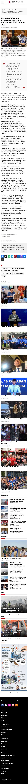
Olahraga (3, 743)
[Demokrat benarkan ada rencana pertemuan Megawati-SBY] (14, 480)
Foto (2, 592)
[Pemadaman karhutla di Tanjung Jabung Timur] (4, 572)
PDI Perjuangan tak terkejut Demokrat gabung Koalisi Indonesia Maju (12, 465)
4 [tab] (16, 614)
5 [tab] (18, 614)
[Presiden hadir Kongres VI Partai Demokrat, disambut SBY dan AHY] (14, 317)
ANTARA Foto (5, 768)
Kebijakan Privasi (6, 758)
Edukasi (3, 732)
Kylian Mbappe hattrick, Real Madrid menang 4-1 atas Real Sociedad (17, 586)
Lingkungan (4, 738)
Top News (4, 536)
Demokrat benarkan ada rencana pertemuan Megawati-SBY (11, 488)
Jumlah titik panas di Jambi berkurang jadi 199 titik (17, 500)
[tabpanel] (14, 604)
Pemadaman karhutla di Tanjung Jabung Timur (12, 609)
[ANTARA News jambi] (15, 1)
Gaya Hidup (4, 741)
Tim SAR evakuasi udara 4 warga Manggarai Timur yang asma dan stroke (13, 632)
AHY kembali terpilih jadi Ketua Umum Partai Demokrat (12, 348)
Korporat (3, 771)
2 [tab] (12, 614)
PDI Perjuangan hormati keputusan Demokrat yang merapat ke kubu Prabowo (11, 442)
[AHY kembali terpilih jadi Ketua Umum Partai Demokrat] (14, 340)
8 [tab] (19, 638)
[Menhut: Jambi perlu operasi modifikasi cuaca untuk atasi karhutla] (4, 523)
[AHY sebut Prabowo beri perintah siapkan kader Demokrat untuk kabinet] (14, 386)
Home (5, 9)
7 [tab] (17, 638)
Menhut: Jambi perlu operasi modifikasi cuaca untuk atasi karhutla (17, 523)
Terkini (3, 710)
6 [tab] (15, 638)
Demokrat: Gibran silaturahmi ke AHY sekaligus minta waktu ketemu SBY (12, 418)
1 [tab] (9, 614)
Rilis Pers (3, 749)
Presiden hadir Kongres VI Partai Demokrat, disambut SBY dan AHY (11, 325)
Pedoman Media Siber (7, 763)
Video (3, 616)
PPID (2, 773)
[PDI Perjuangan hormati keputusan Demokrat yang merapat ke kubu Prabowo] (14, 432)
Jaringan (3, 753)
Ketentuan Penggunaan (8, 755)
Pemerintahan (5, 724)
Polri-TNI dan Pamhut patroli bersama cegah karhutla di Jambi (17, 578)
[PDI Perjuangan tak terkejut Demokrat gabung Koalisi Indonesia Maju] (14, 457)
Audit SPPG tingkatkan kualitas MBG (11, 687)
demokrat (9, 273)
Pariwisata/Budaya (6, 729)
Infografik (4, 640)
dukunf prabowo (19, 273)
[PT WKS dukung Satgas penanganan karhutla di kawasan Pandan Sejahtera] (4, 565)
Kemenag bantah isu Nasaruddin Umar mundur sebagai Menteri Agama (16, 530)
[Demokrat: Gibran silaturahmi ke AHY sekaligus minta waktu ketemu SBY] (14, 409)
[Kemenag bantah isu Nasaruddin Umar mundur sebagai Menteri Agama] (4, 530)
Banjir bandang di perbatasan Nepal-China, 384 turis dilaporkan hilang (17, 508)
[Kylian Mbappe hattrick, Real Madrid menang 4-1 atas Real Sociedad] (4, 586)
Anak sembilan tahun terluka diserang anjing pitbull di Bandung (17, 515)
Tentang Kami (5, 760)
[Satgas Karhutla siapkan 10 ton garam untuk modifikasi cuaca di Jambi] (14, 548)
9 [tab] (22, 638)
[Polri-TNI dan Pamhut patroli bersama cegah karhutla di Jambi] (4, 579)
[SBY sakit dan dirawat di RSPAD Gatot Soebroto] (14, 294)
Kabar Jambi (4, 727)
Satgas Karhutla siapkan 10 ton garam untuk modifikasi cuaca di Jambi (12, 557)
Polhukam (12, 9)
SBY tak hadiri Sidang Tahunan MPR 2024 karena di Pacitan (13, 371)
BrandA (3, 766)
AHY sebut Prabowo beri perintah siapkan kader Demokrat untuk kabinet (13, 394)
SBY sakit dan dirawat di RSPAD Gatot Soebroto (12, 302)
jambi (3, 276)
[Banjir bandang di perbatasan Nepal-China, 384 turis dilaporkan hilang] (4, 509)
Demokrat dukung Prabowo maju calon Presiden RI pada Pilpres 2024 (12, 12)
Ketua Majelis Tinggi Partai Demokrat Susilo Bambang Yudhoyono (12, 269)
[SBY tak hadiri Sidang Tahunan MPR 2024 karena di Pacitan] (14, 363)
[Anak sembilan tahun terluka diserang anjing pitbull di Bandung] (4, 516)
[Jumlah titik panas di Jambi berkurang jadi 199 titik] (4, 502)
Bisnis (2, 734)
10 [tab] (24, 638)
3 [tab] (14, 614)
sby (3, 273)
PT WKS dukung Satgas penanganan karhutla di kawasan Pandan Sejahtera (17, 564)
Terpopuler (4, 495)
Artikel (3, 746)
